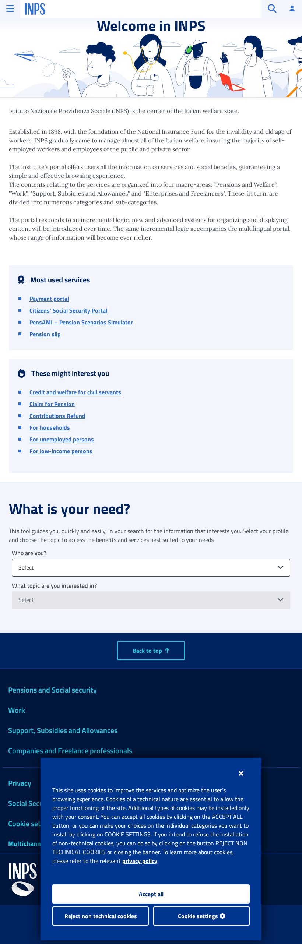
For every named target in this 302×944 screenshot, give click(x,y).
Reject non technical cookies (100, 916)
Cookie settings (199, 916)
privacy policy (139, 860)
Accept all (151, 894)
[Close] (241, 773)
